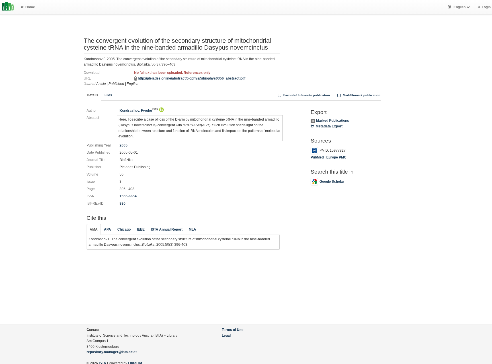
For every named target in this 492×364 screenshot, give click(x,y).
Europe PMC (336, 157)
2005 (124, 145)
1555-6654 (128, 196)
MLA (192, 229)
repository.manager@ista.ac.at (112, 352)
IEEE (141, 229)
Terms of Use (232, 330)
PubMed (317, 157)
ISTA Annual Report (167, 229)
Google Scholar (331, 182)
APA (107, 229)
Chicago (124, 229)
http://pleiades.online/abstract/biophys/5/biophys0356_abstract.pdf (191, 78)
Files (108, 95)
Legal (226, 335)
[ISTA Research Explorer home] (8, 7)
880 (123, 204)
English (459, 7)
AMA (94, 229)
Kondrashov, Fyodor (139, 111)
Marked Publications (332, 121)
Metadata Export (329, 126)
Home (30, 7)
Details (92, 95)
